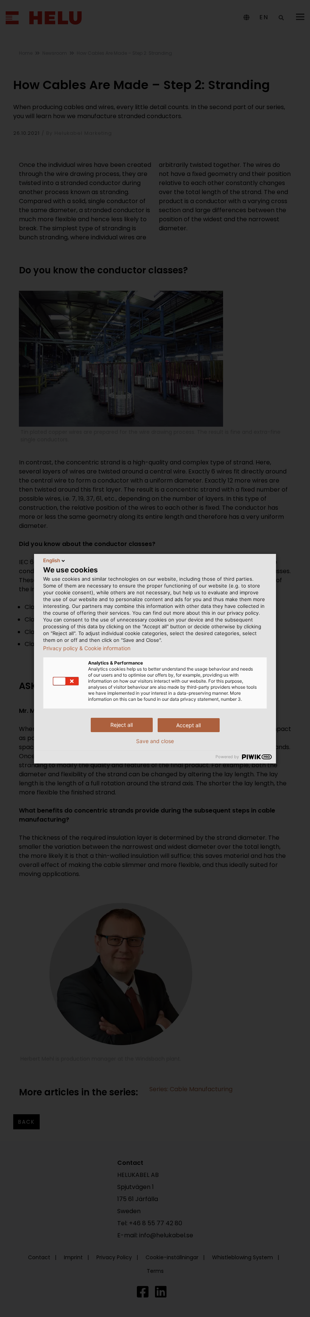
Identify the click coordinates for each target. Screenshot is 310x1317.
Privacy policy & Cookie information (86, 648)
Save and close (155, 741)
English (51, 560)
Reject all (121, 725)
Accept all (188, 725)
